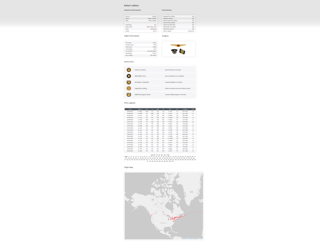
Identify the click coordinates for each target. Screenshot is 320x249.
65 (134, 159)
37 (138, 158)
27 (185, 156)
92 (150, 161)
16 (158, 156)
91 (147, 161)
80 (161, 155)
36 (135, 158)
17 (161, 156)
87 (187, 159)
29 (190, 156)
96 (159, 161)
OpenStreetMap (190, 238)
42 (150, 158)
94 (155, 161)
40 (157, 155)
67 (139, 159)
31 (195, 156)
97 (162, 161)
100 (165, 155)
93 (152, 161)
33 (128, 158)
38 (140, 158)
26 (183, 156)
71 (149, 159)
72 (151, 159)
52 (174, 158)
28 (187, 156)
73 (154, 159)
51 (172, 158)
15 (156, 156)
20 (168, 156)
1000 (168, 155)
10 (144, 156)
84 (180, 159)
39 (143, 158)
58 (189, 158)
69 (144, 159)
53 (177, 158)
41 (148, 158)
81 (173, 159)
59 (191, 158)
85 (183, 159)
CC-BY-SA (200, 238)
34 (131, 158)
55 (181, 158)
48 (165, 158)
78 (166, 159)
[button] (172, 218)
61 (125, 159)
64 (132, 159)
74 (156, 159)
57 (186, 158)
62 (127, 159)
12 (149, 156)
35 (133, 158)
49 (167, 158)
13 (151, 156)
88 (190, 159)
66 (137, 159)
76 (161, 159)
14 (154, 156)
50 (169, 158)
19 (166, 156)
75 (159, 159)
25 (180, 156)
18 (163, 156)
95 (157, 161)
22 (173, 156)
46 (160, 158)
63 (129, 159)
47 (162, 158)
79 (168, 159)
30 (192, 156)
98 (164, 161)
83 (178, 159)
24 (178, 156)
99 (167, 161)
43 (152, 158)
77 (163, 159)
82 (175, 159)
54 (179, 158)
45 (157, 158)
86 (185, 159)
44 (155, 158)
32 (126, 158)
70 (146, 159)
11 (146, 156)
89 (192, 159)
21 (171, 156)
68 (142, 159)
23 (175, 156)
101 (173, 161)
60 (159, 155)
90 (195, 159)
